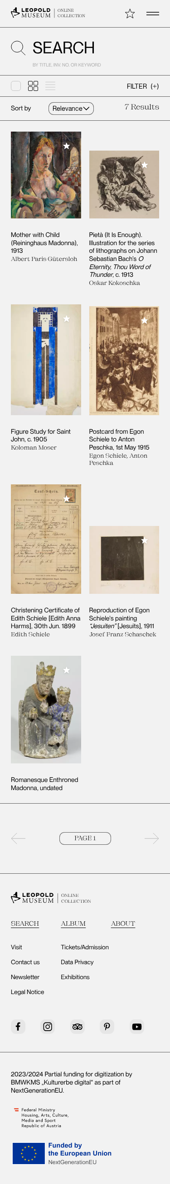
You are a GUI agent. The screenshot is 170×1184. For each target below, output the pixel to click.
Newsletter (25, 977)
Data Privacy (77, 962)
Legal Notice (27, 992)
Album (73, 923)
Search (25, 923)
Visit (16, 947)
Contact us (25, 962)
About (123, 923)
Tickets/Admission (85, 947)
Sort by (21, 108)
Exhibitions (75, 977)
